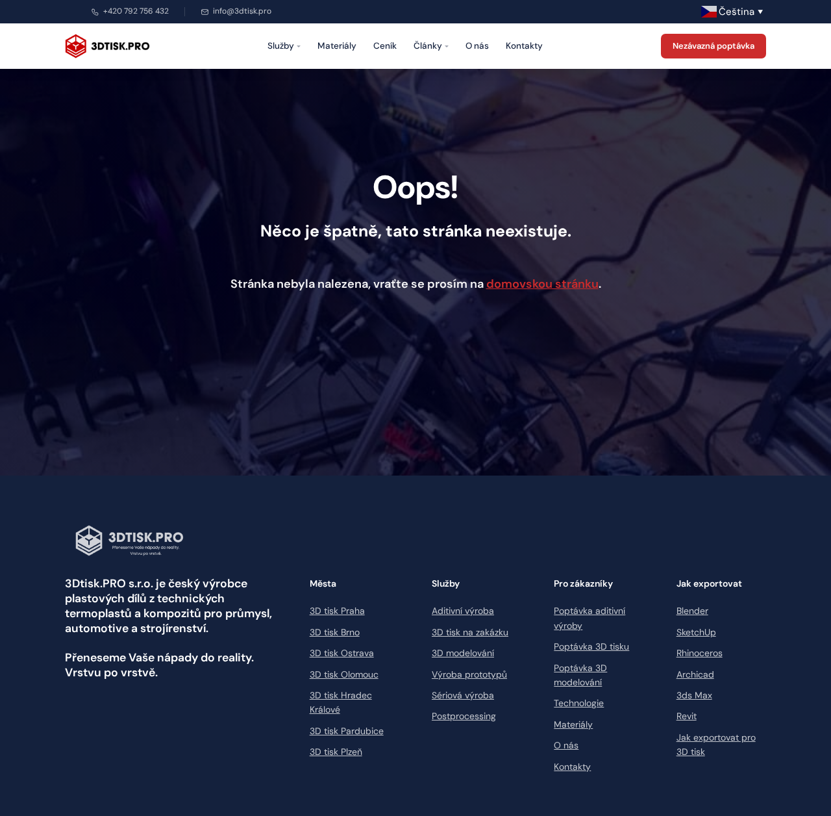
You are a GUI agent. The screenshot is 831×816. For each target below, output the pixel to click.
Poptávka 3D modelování (580, 675)
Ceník (385, 45)
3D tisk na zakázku (470, 632)
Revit (686, 716)
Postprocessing (464, 716)
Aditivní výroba (463, 611)
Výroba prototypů (469, 674)
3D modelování (463, 653)
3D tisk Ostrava (342, 653)
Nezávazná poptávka (713, 45)
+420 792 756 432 (136, 11)
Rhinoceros (699, 653)
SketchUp (696, 632)
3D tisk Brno (335, 632)
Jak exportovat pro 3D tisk (716, 745)
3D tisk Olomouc (344, 674)
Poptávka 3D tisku (591, 646)
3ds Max (694, 695)
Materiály (336, 45)
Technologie (579, 703)
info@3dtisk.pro (242, 11)
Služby (280, 45)
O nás (477, 45)
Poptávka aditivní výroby (589, 618)
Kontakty (524, 45)
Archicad (695, 674)
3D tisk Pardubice (347, 731)
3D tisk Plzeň (336, 752)
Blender (692, 611)
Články (428, 45)
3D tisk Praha (337, 611)
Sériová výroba (463, 695)
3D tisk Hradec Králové (341, 702)
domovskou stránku (542, 284)
